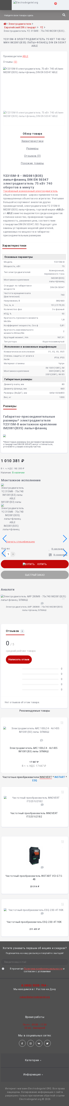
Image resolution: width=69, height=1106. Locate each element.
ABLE (25, 56)
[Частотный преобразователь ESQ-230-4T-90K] (34, 909)
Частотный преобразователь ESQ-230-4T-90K (34, 922)
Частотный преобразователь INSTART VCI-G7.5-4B (34, 878)
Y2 (41, 27)
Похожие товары (32, 163)
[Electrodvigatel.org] (25, 5)
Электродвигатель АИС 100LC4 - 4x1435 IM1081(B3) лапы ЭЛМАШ (33, 750)
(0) (15, 62)
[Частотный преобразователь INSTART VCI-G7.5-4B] (34, 855)
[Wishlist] (62, 796)
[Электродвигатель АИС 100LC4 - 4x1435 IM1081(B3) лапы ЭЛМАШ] (34, 729)
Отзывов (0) (32, 155)
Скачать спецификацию (20, 541)
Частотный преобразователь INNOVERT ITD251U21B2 (34, 815)
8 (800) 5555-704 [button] (33, 985)
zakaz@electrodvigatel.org (35, 997)
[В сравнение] (63, 598)
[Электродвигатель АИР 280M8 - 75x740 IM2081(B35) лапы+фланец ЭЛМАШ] (35, 597)
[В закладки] (62, 603)
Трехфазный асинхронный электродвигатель (30, 191)
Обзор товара (32, 133)
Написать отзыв (18, 659)
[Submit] (61, 962)
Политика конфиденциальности (43, 968)
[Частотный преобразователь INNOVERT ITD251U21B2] (34, 798)
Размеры (32, 148)
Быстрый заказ (35, 575)
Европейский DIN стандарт (20, 27)
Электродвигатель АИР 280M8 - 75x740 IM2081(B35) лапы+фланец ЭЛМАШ (34, 608)
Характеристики (32, 141)
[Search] (64, 15)
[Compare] (62, 792)
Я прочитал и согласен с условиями (37, 970)
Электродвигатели (19, 24)
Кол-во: (6, 548)
